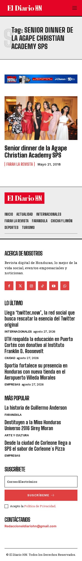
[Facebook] (9, 285)
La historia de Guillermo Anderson (36, 408)
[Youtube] (53, 285)
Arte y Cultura (17, 435)
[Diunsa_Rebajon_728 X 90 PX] (41, 87)
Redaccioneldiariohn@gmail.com (30, 526)
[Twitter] (20, 285)
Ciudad (10, 358)
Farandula (13, 414)
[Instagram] (31, 285)
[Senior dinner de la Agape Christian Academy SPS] (41, 118)
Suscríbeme (38, 495)
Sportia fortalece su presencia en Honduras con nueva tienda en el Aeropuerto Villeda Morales (36, 371)
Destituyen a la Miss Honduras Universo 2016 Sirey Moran (33, 425)
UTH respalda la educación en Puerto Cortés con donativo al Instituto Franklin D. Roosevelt (39, 345)
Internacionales (18, 331)
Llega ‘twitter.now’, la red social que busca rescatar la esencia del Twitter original (40, 319)
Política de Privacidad (39, 506)
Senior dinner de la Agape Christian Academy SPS (36, 151)
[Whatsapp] (64, 285)
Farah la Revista (19, 164)
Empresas (12, 384)
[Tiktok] (42, 285)
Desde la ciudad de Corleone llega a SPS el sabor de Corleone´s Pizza (38, 446)
